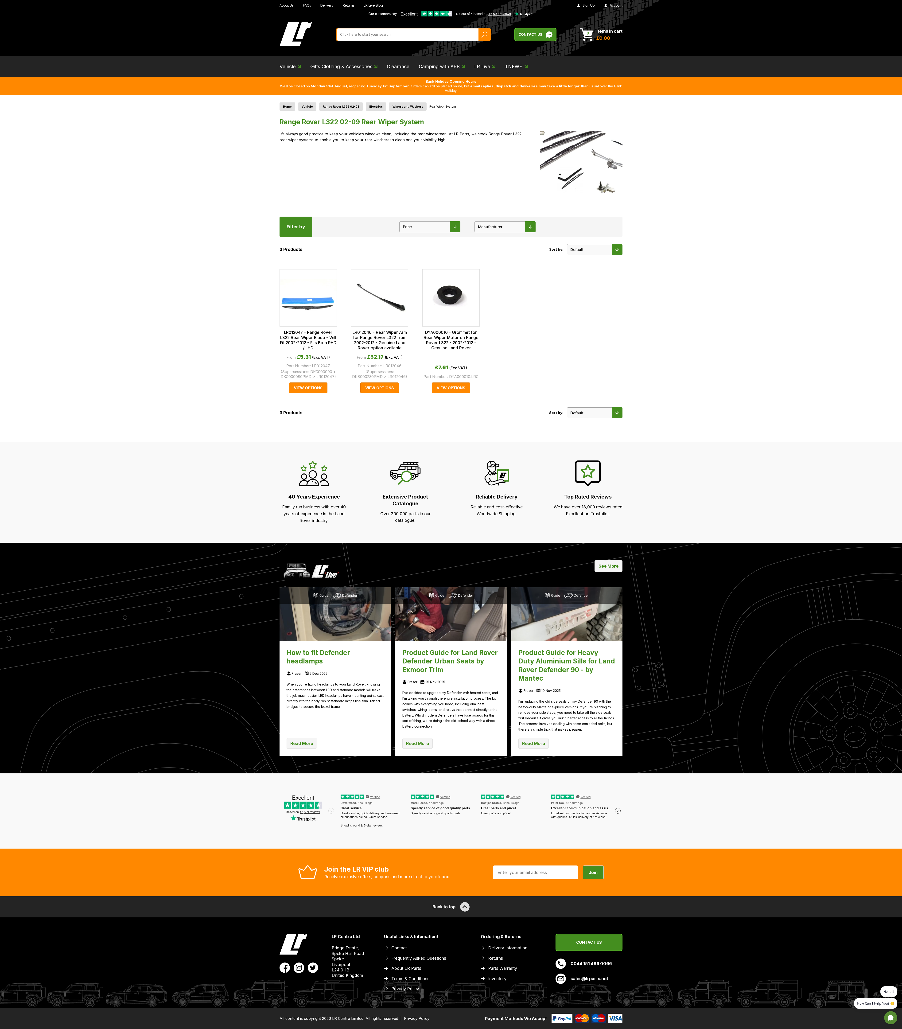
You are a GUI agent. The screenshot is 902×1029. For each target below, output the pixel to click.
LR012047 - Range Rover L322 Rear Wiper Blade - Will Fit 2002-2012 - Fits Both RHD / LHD (308, 340)
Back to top (443, 906)
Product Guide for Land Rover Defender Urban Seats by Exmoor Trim (450, 661)
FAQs (307, 5)
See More (608, 566)
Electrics (376, 106)
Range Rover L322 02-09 (341, 106)
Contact (399, 947)
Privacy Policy (405, 988)
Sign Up (589, 5)
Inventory (497, 978)
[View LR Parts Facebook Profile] (285, 967)
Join (593, 872)
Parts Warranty (502, 968)
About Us (287, 5)
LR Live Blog (373, 5)
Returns (348, 5)
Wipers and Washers (408, 106)
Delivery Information (507, 947)
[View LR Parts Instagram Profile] (299, 967)
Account (616, 5)
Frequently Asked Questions (418, 958)
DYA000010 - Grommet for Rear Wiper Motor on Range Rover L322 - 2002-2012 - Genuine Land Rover (451, 340)
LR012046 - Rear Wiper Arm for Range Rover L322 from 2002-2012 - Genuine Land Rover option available (380, 340)
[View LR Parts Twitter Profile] (313, 967)
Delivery (326, 5)
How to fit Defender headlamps (318, 657)
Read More (301, 743)
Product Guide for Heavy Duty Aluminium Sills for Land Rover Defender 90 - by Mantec (566, 665)
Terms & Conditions (410, 978)
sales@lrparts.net (589, 978)
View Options (308, 388)
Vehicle (307, 106)
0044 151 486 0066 (591, 963)
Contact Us (530, 34)
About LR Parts (406, 968)
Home (287, 106)
